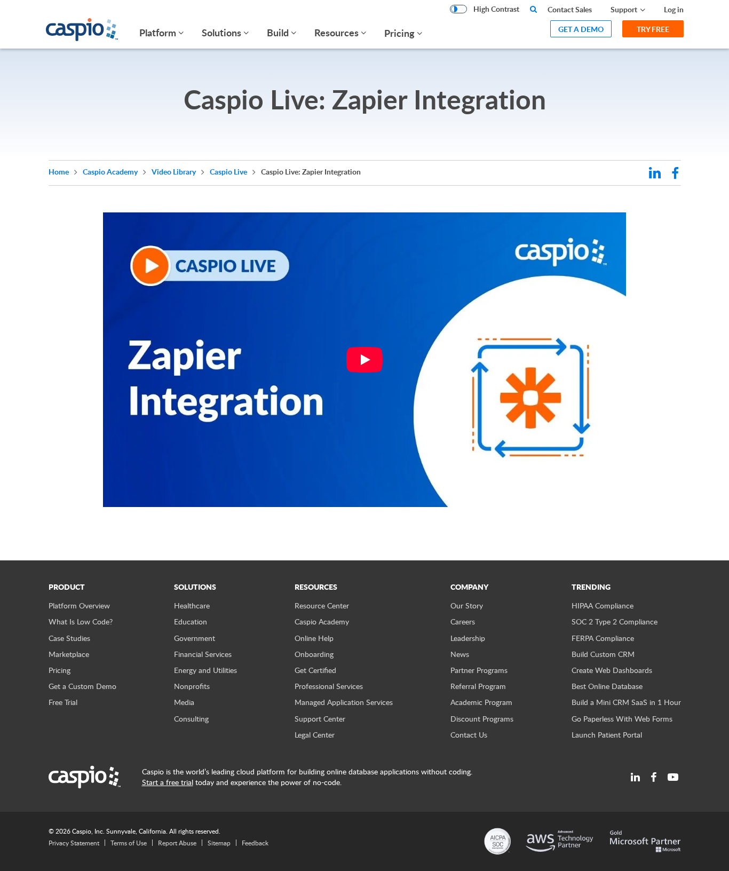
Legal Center (315, 735)
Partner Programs (479, 670)
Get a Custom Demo (82, 686)
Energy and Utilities (205, 670)
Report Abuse (177, 843)
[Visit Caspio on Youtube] (673, 777)
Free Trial (63, 702)
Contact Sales (570, 9)
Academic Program (481, 702)
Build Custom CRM (603, 654)
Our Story (466, 605)
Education (190, 621)
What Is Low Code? (81, 621)
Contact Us (468, 735)
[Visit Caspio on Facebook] (654, 777)
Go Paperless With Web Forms (622, 719)
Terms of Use (128, 843)
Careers (462, 621)
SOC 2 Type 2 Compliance (614, 621)
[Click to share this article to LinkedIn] (655, 174)
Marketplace (69, 654)
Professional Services (329, 686)
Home (59, 172)
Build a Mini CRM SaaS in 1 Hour (626, 702)
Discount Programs (481, 719)
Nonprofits (192, 686)
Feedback (255, 843)
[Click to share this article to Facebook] (675, 174)
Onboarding (314, 654)
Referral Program (478, 686)
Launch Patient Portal (607, 735)
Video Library (174, 172)
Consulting (191, 719)
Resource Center (322, 605)
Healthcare (192, 605)
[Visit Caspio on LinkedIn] (635, 777)
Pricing (399, 32)
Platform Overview (79, 605)
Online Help (314, 638)
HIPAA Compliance (602, 605)
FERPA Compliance (603, 638)
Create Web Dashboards (612, 670)
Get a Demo (581, 29)
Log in (674, 9)
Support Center (320, 719)
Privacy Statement (74, 843)
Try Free (653, 29)
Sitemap (219, 843)
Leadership (467, 638)
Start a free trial (167, 782)
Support (624, 9)
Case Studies (69, 638)
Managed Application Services (344, 702)
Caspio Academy (111, 172)
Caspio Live (229, 172)
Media (184, 702)
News (459, 654)
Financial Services (203, 654)
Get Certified (315, 670)
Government (194, 638)
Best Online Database (607, 686)
